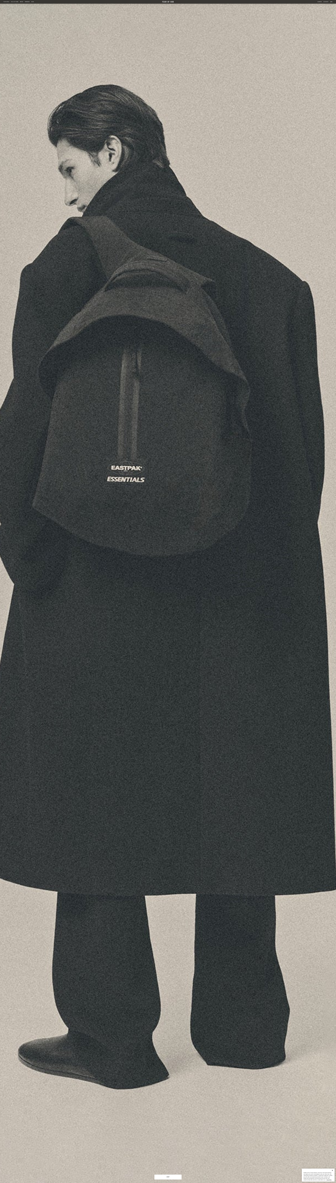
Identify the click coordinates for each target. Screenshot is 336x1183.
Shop (168, 1177)
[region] (318, 1175)
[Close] (332, 1170)
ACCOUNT (326, 1)
